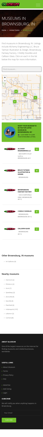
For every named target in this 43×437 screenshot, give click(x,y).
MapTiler (20, 119)
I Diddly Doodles (25, 211)
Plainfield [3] (9, 305)
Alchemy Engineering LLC (24, 150)
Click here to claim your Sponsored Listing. (27, 136)
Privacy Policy (8, 375)
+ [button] (5, 77)
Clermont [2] (9, 280)
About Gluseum (9, 367)
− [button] (5, 80)
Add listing (7, 389)
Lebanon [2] (9, 314)
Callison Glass (24, 228)
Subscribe (9, 420)
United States (14, 30)
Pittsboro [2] (9, 284)
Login (5, 393)
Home (4, 30)
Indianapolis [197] (11, 309)
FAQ (4, 379)
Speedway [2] (10, 292)
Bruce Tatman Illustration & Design (24, 172)
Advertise (6, 385)
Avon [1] (8, 288)
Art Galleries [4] (10, 261)
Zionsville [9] (9, 297)
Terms (5, 371)
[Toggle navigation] (38, 5)
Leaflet (14, 119)
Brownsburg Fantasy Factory (25, 191)
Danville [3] (9, 301)
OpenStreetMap (29, 119)
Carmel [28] (9, 318)
